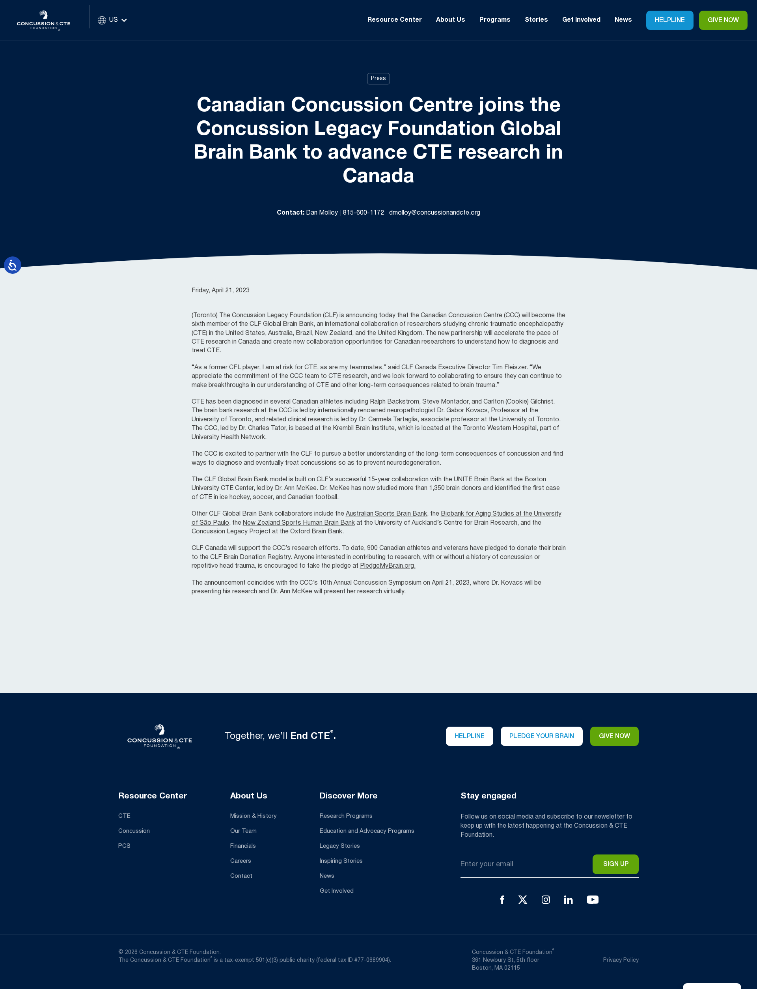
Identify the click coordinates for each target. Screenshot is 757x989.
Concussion (134, 831)
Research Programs (346, 816)
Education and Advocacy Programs (367, 831)
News (623, 20)
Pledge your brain (541, 736)
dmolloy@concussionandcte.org (434, 213)
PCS (124, 846)
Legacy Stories (340, 846)
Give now (614, 736)
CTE (124, 816)
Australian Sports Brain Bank (386, 514)
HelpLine (670, 20)
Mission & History (253, 816)
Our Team (243, 831)
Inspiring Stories (341, 861)
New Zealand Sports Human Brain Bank (299, 523)
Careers (240, 861)
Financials (243, 846)
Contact (241, 876)
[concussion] (49, 20)
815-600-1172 (364, 213)
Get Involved (337, 891)
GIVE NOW (723, 20)
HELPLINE (470, 736)
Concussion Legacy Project (231, 532)
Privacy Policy (621, 960)
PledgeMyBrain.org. (388, 566)
